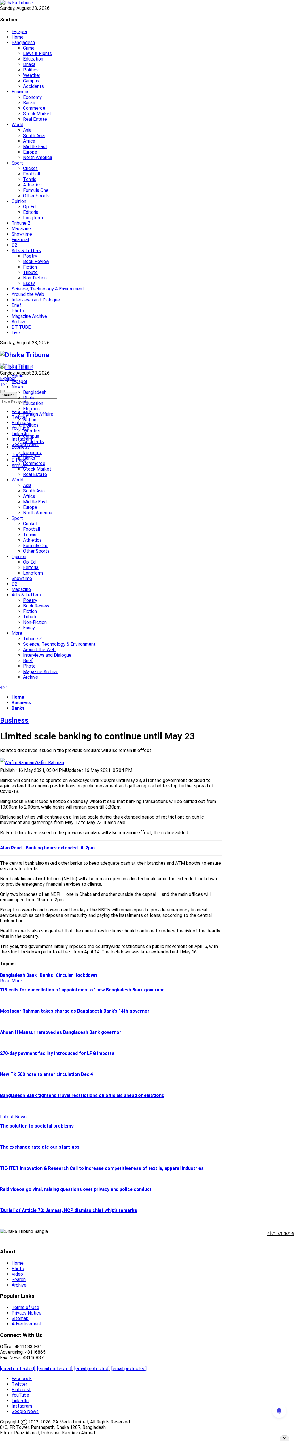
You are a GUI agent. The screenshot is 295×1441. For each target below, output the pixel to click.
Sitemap (20, 1318)
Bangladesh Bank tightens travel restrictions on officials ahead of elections (82, 1095)
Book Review (36, 261)
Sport (17, 163)
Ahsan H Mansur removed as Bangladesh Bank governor (60, 1032)
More (17, 633)
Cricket (30, 168)
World (17, 124)
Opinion (19, 201)
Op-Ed (29, 206)
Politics (31, 70)
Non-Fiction (35, 278)
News (17, 387)
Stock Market (37, 113)
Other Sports (36, 196)
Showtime (22, 234)
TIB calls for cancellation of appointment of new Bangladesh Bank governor (82, 990)
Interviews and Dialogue (36, 300)
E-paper (19, 31)
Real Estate (35, 119)
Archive (19, 321)
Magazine (21, 228)
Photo (18, 310)
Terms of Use (25, 1307)
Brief (16, 305)
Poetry (30, 256)
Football (31, 174)
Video (17, 1274)
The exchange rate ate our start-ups (40, 1147)
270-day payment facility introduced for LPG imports (57, 1053)
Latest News (13, 1116)
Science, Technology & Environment (48, 289)
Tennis (29, 179)
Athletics (32, 185)
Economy (32, 97)
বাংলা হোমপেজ (280, 1233)
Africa (29, 141)
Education (33, 59)
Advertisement (27, 1324)
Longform (33, 217)
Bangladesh (23, 42)
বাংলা (3, 384)
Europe (30, 152)
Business (20, 92)
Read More (11, 980)
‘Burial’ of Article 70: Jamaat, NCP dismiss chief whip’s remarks (68, 1210)
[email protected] (17, 1368)
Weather (31, 75)
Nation (29, 419)
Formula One (35, 190)
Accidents (33, 86)
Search (19, 1279)
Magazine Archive (29, 316)
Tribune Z (21, 223)
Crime (29, 48)
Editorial (31, 212)
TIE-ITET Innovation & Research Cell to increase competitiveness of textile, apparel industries (102, 1168)
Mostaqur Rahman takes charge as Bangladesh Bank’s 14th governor (75, 1011)
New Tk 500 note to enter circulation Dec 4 (46, 1074)
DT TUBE (21, 327)
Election (31, 408)
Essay (29, 283)
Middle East (35, 146)
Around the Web (28, 294)
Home (18, 37)
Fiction (30, 267)
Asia (27, 130)
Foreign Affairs (38, 414)
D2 (14, 245)
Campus (31, 81)
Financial (20, 239)
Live (16, 332)
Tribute (30, 272)
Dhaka (29, 64)
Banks (29, 102)
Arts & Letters (26, 250)
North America (37, 157)
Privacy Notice (26, 1313)
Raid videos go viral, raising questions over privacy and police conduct (76, 1189)
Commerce (34, 108)
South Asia (34, 135)
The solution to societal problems (37, 1126)
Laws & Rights (37, 53)
